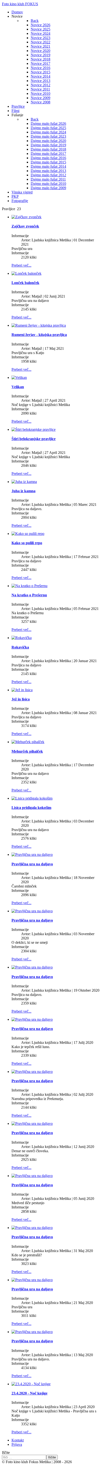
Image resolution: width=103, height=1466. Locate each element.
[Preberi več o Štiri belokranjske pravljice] (33, 429)
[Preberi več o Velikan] (19, 377)
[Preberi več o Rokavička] (21, 638)
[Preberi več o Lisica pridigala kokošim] (31, 798)
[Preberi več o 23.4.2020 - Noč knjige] (31, 1384)
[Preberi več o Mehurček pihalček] (27, 742)
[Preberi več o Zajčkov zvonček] (26, 217)
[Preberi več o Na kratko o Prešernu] (29, 586)
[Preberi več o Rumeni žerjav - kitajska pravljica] (38, 325)
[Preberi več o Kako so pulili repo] (27, 534)
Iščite (6, 1453)
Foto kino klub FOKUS (20, 4)
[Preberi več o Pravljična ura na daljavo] (32, 854)
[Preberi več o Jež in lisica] (22, 690)
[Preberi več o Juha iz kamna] (24, 482)
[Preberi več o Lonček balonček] (26, 273)
